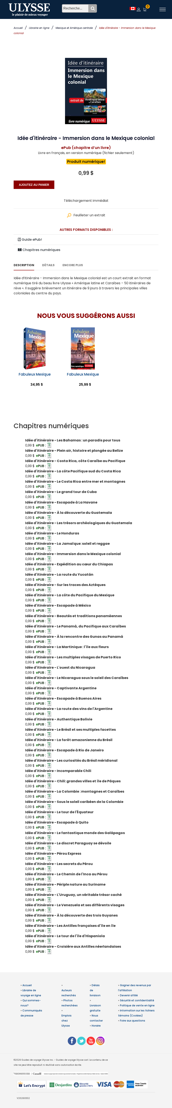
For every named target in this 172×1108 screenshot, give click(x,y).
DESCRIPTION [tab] (24, 265)
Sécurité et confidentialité (137, 1000)
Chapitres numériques (41, 249)
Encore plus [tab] (73, 265)
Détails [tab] (48, 265)
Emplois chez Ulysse (66, 1020)
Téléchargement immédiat (86, 200)
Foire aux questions (132, 1020)
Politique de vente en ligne (137, 1005)
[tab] (86, 426)
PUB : (41, 445)
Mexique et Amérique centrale (74, 28)
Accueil (18, 28)
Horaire (96, 1025)
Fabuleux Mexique (35, 374)
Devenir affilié (129, 995)
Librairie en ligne (39, 28)
